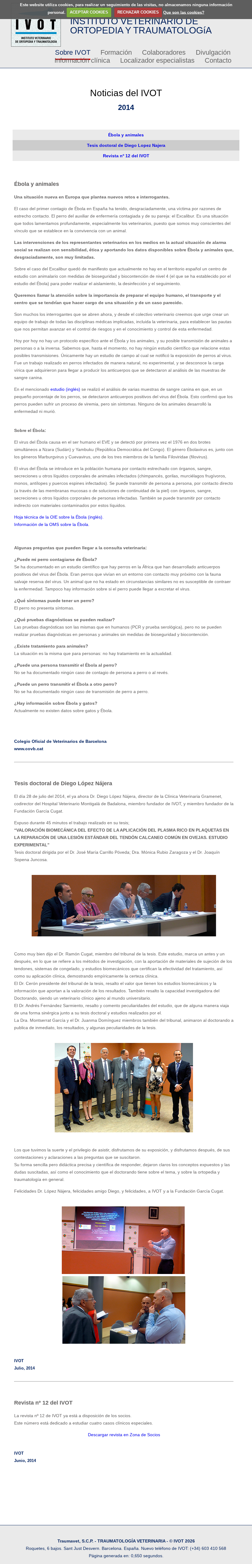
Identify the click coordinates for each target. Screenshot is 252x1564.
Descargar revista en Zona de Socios (124, 1434)
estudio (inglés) (65, 389)
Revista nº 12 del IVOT (126, 155)
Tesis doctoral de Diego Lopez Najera (126, 145)
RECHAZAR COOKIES (138, 12)
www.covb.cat (28, 748)
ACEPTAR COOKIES (89, 12)
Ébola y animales (126, 134)
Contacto (218, 60)
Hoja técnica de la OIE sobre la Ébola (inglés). (59, 517)
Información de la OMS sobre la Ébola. (51, 524)
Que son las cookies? (183, 12)
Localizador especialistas (157, 60)
